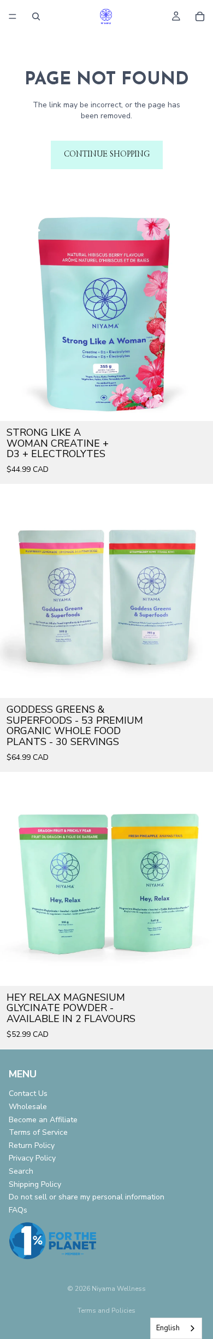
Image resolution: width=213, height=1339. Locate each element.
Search (21, 1170)
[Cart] (200, 16)
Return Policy (32, 1145)
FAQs (18, 1209)
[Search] (36, 16)
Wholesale (28, 1106)
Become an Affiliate (43, 1119)
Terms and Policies (106, 1310)
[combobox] (176, 1328)
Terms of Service (38, 1132)
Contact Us (28, 1093)
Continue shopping (107, 154)
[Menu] (12, 16)
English (168, 1328)
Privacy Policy (32, 1158)
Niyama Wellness (119, 1288)
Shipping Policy (35, 1184)
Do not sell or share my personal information (86, 1197)
